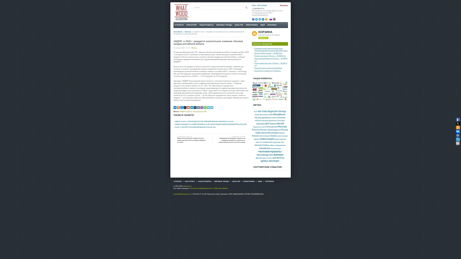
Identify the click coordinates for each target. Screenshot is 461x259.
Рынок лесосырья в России (274, 130)
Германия (260, 124)
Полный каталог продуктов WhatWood (268, 68)
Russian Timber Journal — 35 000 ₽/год (268, 53)
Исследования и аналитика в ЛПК (181, 19)
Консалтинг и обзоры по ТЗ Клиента (267, 71)
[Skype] (208, 107)
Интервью (271, 25)
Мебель (188, 32)
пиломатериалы (270, 151)
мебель (189, 111)
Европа (273, 124)
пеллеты (264, 148)
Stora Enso (264, 115)
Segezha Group (276, 111)
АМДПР (182, 111)
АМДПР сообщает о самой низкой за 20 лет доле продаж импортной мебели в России (210, 124)
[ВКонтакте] (174, 107)
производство (265, 154)
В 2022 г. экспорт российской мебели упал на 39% (195, 127)
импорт (257, 139)
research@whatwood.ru (181, 194)
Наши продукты (207, 25)
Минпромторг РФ (200, 111)
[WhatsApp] (205, 107)
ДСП (267, 123)
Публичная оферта (221, 188)
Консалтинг (191, 25)
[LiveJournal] (195, 107)
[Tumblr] (198, 107)
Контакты (284, 5)
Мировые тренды (224, 25)
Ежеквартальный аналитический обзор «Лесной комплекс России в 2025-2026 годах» (271, 50)
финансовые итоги (264, 158)
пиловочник (276, 148)
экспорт (273, 160)
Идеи (263, 25)
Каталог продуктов (262, 44)
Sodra (257, 115)
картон (259, 142)
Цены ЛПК (239, 25)
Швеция (282, 133)
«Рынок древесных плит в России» (270, 118)
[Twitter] (259, 19)
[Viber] (201, 107)
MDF (260, 111)
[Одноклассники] (178, 107)
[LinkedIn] (263, 19)
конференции (267, 142)
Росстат (256, 130)
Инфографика (252, 25)
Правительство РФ (260, 127)
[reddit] (188, 107)
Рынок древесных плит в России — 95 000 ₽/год (270, 64)
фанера (278, 154)
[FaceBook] (253, 19)
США (258, 133)
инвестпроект (280, 139)
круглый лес (278, 142)
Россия (282, 126)
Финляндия (272, 133)
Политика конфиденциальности (201, 188)
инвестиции (267, 139)
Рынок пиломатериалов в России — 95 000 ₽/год (271, 60)
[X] (185, 107)
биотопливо (264, 136)
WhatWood (177, 32)
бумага (273, 136)
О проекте (179, 25)
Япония (255, 136)
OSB (264, 111)
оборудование (280, 145)
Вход (254, 5)
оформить (263, 38)
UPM (271, 115)
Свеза (264, 133)
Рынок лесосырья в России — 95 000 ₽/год (270, 56)
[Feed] (266, 19)
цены (264, 160)
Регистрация (262, 5)
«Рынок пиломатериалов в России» (270, 120)
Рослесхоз (272, 127)
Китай (280, 123)
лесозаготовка (261, 145)
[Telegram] (256, 19)
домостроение (282, 136)
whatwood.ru (187, 186)
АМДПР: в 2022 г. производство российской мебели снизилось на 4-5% (204, 121)
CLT (255, 111)
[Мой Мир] (181, 107)
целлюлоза (278, 158)
